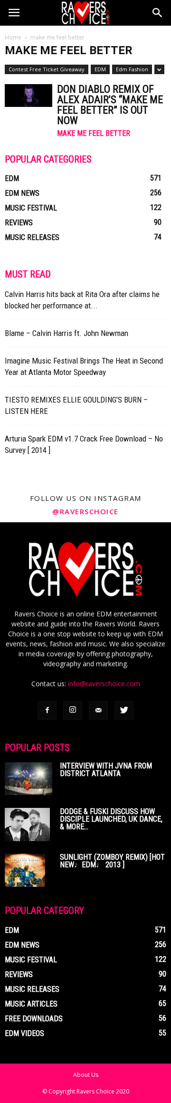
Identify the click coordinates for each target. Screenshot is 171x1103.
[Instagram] (72, 710)
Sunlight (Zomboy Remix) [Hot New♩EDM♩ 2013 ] (112, 861)
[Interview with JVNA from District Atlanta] (28, 778)
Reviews (19, 222)
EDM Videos (24, 1033)
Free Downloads (34, 1018)
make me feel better (93, 133)
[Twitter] (123, 710)
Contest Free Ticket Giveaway (47, 69)
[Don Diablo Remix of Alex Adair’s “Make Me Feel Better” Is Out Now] (28, 95)
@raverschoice (85, 511)
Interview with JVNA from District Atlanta (106, 769)
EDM (100, 69)
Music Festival (31, 207)
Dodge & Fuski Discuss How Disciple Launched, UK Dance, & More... (111, 819)
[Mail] (98, 710)
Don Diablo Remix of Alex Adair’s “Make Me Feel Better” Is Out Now (110, 104)
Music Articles (31, 1003)
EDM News (22, 193)
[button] (157, 13)
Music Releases (32, 237)
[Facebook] (47, 710)
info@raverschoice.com (104, 683)
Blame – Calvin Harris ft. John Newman (66, 333)
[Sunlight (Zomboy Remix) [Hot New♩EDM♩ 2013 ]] (25, 870)
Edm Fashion (132, 69)
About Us (85, 1075)
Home (13, 37)
